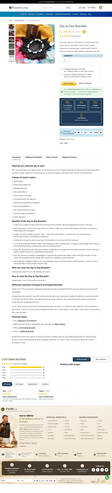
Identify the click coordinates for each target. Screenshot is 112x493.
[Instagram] (102, 470)
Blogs (82, 423)
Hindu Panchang (102, 432)
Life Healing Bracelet (27, 328)
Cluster (67, 423)
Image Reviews (32, 384)
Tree (49, 429)
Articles (99, 421)
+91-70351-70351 (30, 469)
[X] (97, 470)
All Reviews (7, 384)
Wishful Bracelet (19, 20)
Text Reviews (19, 384)
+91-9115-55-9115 (47, 469)
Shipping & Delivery (69, 157)
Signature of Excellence (27, 321)
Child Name (101, 429)
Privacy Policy (85, 432)
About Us (83, 421)
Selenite (50, 432)
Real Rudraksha (69, 435)
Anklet (67, 421)
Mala (66, 432)
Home (10, 20)
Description (16, 157)
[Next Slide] (107, 2)
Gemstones (68, 429)
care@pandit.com (82, 469)
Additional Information (33, 157)
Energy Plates (52, 426)
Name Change (60, 324)
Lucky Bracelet (52, 421)
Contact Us (84, 426)
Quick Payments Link (87, 438)
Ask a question (101, 359)
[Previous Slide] (5, 2)
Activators (51, 438)
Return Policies (52, 157)
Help (82, 429)
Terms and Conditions (87, 435)
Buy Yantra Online (70, 438)
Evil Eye (67, 426)
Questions (45, 384)
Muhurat (100, 438)
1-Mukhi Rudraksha (26, 331)
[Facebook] (93, 470)
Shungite (51, 435)
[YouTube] (106, 470)
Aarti (98, 423)
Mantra (99, 435)
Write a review (82, 359)
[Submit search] (68, 7)
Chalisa (99, 426)
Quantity (67, 56)
